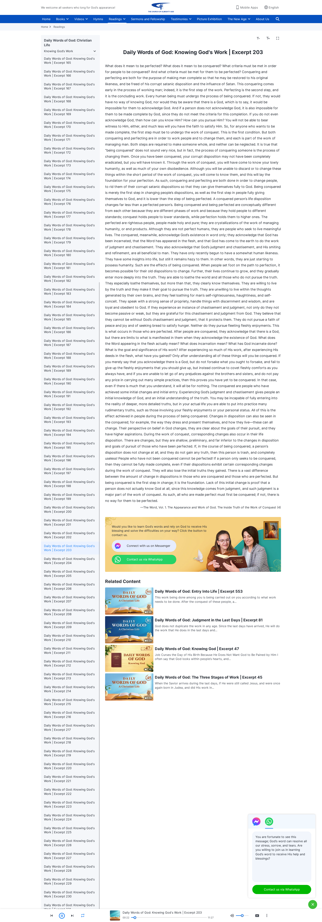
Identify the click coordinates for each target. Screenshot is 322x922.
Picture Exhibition (209, 19)
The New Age (237, 19)
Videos (79, 19)
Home (46, 19)
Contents (113, 38)
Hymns (98, 19)
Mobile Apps (249, 7)
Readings (115, 19)
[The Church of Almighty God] (161, 7)
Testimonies (179, 19)
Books (60, 19)
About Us (262, 19)
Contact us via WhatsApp (282, 889)
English (274, 7)
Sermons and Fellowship (148, 19)
